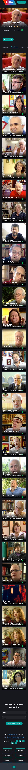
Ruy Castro (8, 261)
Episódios (14, 47)
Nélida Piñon (8, 325)
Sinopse (5, 47)
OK (14, 767)
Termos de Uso (13, 736)
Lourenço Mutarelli (11, 453)
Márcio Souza (9, 665)
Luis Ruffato (8, 580)
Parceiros (9, 737)
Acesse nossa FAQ (13, 734)
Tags (22, 47)
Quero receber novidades (14, 723)
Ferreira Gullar (9, 219)
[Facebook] (17, 741)
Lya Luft (6, 602)
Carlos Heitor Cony (11, 197)
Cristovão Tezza (10, 368)
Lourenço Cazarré (11, 410)
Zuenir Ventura (9, 517)
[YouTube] (23, 741)
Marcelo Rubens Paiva (12, 559)
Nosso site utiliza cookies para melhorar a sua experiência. (14, 764)
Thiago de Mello (10, 304)
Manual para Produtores (18, 737)
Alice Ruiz (7, 176)
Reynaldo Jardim (10, 495)
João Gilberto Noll (11, 431)
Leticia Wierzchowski (12, 623)
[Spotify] (12, 743)
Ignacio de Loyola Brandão (10, 473)
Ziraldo (6, 155)
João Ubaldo (8, 346)
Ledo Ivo (7, 389)
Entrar (22, 2)
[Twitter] (15, 743)
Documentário (6, 71)
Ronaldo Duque (14, 71)
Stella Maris (8, 687)
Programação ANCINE (14, 738)
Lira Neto (7, 91)
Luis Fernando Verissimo (13, 70)
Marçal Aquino (9, 240)
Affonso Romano (10, 282)
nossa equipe (5, 736)
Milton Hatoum (9, 133)
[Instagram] (20, 741)
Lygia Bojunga (9, 538)
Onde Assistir (9, 39)
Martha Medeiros (10, 112)
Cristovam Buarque (11, 644)
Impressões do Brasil (11, 23)
